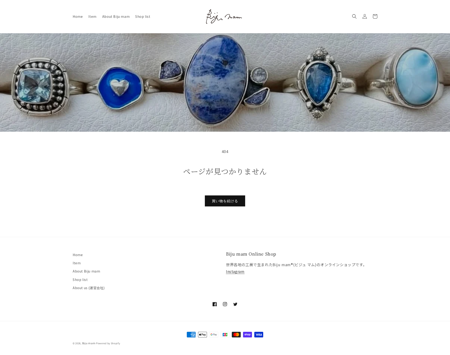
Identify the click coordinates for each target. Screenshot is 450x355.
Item (77, 263)
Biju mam (89, 343)
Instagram (235, 271)
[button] (354, 16)
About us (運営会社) (89, 287)
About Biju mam (86, 271)
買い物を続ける (225, 201)
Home (78, 254)
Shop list (80, 279)
